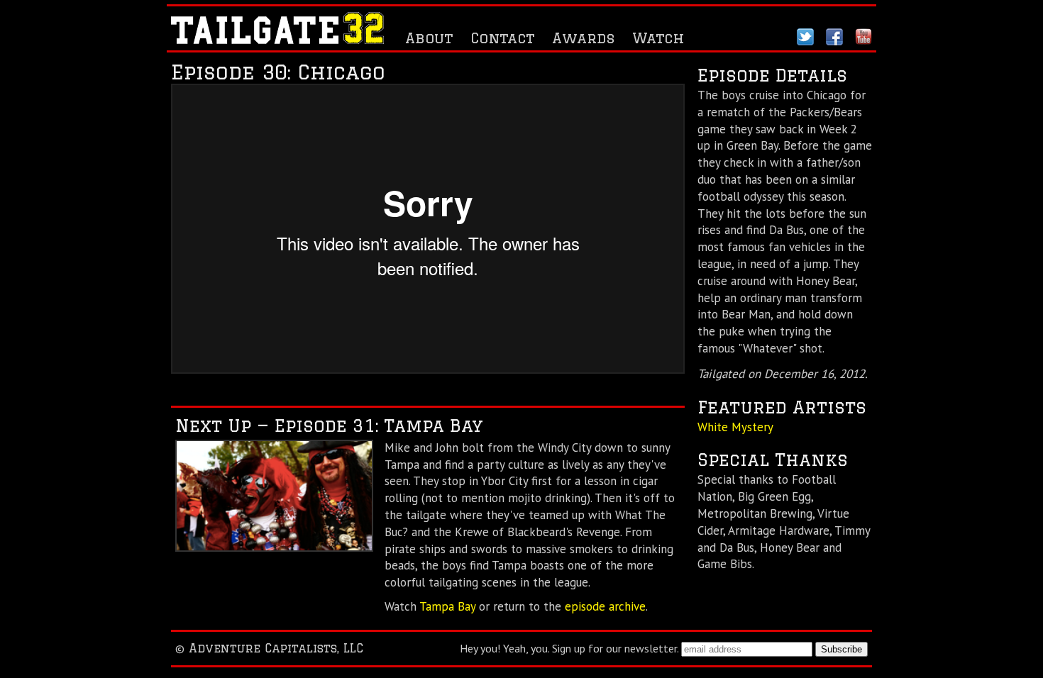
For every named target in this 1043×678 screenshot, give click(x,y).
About (429, 38)
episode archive (605, 606)
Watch (658, 38)
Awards (583, 38)
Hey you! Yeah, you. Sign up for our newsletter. (569, 648)
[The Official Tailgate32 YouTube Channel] (863, 40)
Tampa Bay (447, 606)
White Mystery (735, 427)
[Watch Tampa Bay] (274, 547)
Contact (502, 38)
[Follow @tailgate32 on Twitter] (805, 40)
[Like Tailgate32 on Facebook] (834, 40)
